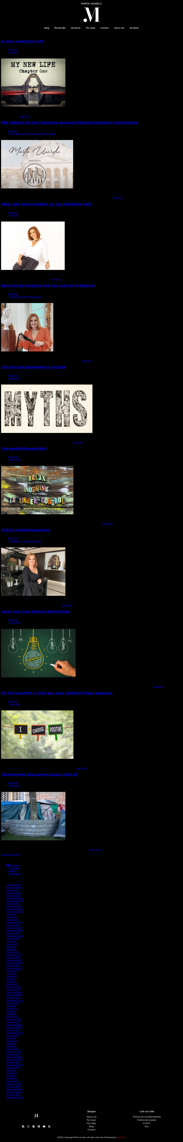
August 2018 (12, 938)
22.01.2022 (12, 49)
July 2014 (11, 1070)
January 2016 (13, 1022)
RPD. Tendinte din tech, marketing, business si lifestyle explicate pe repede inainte (69, 122)
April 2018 (11, 949)
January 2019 (13, 925)
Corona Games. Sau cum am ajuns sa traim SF (39, 774)
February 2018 (13, 954)
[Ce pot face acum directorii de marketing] (38, 676)
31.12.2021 (12, 212)
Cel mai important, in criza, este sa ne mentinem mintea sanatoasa (56, 693)
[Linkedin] (38, 1126)
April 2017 (11, 981)
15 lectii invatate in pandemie (25, 530)
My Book (134, 27)
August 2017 (12, 971)
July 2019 (11, 914)
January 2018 (13, 957)
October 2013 (13, 1094)
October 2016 (13, 997)
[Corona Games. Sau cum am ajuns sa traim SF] (33, 839)
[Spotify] (33, 1126)
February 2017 (13, 987)
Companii (26, 541)
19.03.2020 (12, 701)
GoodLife (36, 541)
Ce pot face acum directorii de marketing (35, 611)
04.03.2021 (12, 294)
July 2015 (11, 1038)
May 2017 (11, 979)
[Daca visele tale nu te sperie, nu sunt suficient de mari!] (33, 269)
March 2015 (12, 1049)
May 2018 (11, 946)
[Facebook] (23, 1126)
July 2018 (11, 941)
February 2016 (13, 1019)
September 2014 (14, 1065)
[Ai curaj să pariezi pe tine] (33, 106)
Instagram (15, 873)
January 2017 (13, 989)
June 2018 (11, 944)
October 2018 (13, 933)
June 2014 (11, 1073)
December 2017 (14, 960)
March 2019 (12, 919)
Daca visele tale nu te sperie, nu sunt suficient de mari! (46, 204)
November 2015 (14, 1027)
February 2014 (13, 1084)
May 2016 (11, 1011)
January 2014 (13, 1086)
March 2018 (12, 952)
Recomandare (33, 296)
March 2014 (12, 1081)
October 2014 (13, 1062)
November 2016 (14, 995)
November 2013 (14, 1092)
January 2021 (13, 895)
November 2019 (14, 909)
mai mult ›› (25, 116)
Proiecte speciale (18, 133)
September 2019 (14, 911)
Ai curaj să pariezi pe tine (22, 41)
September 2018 (14, 936)
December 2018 (14, 928)
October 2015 (13, 1030)
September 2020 (14, 901)
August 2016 (12, 1003)
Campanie (14, 541)
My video (90, 27)
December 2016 (14, 992)
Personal (13, 52)
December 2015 (14, 1024)
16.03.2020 (12, 783)
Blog (46, 27)
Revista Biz (60, 27)
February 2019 (13, 922)
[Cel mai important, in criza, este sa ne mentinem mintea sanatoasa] (37, 758)
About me (119, 27)
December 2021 (14, 887)
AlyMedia (121, 1137)
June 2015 (11, 1041)
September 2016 (14, 1000)
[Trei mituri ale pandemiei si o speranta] (46, 432)
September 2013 (14, 1097)
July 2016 (11, 1006)
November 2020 (14, 898)
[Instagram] (28, 1126)
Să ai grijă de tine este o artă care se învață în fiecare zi (48, 285)
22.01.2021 (12, 457)
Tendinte (44, 133)
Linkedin (11, 871)
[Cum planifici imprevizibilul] (37, 513)
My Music (76, 27)
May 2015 (11, 1043)
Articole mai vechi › (10, 854)
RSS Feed (14, 865)
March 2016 (12, 1016)
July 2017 (11, 973)
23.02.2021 (12, 375)
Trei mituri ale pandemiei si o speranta (33, 367)
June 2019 (11, 917)
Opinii (12, 296)
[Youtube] (44, 1126)
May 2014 (11, 1075)
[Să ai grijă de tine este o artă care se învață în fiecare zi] (27, 350)
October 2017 (13, 965)
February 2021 (13, 893)
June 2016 (11, 1008)
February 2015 (13, 1051)
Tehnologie (33, 133)
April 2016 (11, 1014)
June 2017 (11, 976)
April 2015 (11, 1046)
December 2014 (14, 1057)
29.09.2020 (12, 620)
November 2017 (14, 963)
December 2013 (14, 1089)
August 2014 (12, 1067)
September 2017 (14, 968)
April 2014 (11, 1078)
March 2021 (12, 890)
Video (52, 133)
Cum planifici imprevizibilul (23, 448)
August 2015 (12, 1035)
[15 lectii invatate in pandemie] (33, 595)
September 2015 (14, 1032)
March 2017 (12, 984)
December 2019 (14, 906)
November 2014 (14, 1059)
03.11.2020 (12, 538)
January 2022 (13, 884)
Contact (105, 27)
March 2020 (12, 903)
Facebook (14, 868)
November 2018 (14, 930)
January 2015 (13, 1054)
